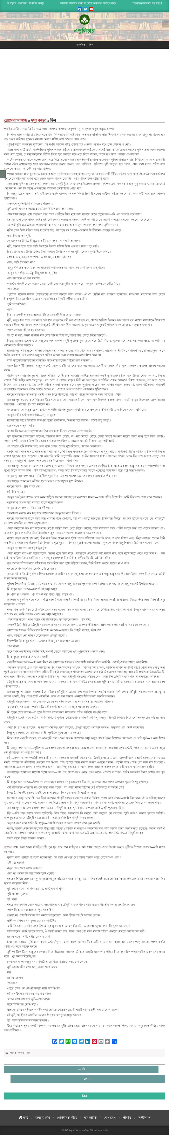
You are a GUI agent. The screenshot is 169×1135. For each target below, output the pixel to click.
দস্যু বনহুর (38, 120)
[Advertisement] (84, 87)
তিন (84, 1096)
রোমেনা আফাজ (15, 120)
